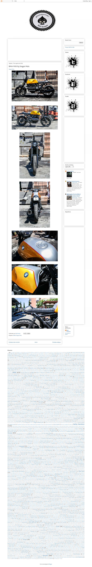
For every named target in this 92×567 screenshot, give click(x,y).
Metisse (36, 467)
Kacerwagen (81, 443)
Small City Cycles (21, 519)
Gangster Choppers (43, 414)
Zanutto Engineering (57, 557)
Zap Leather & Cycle (65, 557)
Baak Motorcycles (18, 364)
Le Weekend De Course (25, 455)
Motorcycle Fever (61, 475)
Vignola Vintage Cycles (50, 547)
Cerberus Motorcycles (71, 383)
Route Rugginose (50, 508)
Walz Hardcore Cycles (56, 550)
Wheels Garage (11, 552)
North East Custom (76, 481)
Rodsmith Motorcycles (55, 506)
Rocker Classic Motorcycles (63, 505)
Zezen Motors (21, 558)
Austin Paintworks (64, 363)
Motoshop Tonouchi (64, 476)
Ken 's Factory (63, 446)
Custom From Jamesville (55, 392)
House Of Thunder (75, 433)
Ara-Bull (75, 360)
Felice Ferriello (43, 409)
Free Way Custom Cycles (68, 412)
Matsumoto (17, 464)
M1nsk (74, 459)
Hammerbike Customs (20, 424)
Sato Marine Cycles (13, 513)
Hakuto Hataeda (57, 422)
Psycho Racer (61, 493)
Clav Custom (47, 387)
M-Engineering (55, 459)
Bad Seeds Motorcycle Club (52, 364)
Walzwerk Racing (65, 550)
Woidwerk (52, 552)
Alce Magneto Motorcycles (18, 359)
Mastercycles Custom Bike (69, 463)
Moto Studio (65, 472)
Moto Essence (54, 471)
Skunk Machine (41, 518)
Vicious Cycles (13, 547)
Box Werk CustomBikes (13, 375)
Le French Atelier (16, 455)
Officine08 (65, 485)
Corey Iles (42, 389)
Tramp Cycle (61, 538)
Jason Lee (49, 439)
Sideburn (49, 517)
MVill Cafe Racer (21, 479)
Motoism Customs (65, 474)
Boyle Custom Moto (28, 375)
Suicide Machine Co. (69, 525)
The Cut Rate (13, 531)
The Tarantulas (21, 534)
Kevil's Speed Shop (25, 447)
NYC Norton (29, 484)
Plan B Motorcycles (54, 492)
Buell (23, 378)
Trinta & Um (10, 539)
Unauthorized (36, 542)
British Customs (33, 376)
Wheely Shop (17, 552)
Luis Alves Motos (16, 459)
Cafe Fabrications (26, 380)
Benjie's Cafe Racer (24, 368)
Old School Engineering (43, 487)
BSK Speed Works (78, 376)
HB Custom (52, 428)
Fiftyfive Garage (50, 409)
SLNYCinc (78, 518)
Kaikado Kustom (19, 445)
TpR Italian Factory (34, 538)
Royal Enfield (57, 508)
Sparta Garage (63, 521)
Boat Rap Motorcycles (25, 372)
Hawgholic (30, 428)
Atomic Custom (34, 363)
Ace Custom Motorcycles (61, 356)
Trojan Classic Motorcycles (53, 539)
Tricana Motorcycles (69, 538)
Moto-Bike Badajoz (80, 472)
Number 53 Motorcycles (67, 483)
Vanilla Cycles (11, 546)
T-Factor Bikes (28, 527)
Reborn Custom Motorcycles (63, 497)
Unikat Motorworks (70, 542)
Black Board (49, 369)
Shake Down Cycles (71, 514)
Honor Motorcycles (20, 433)
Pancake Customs (63, 489)
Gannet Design (51, 414)
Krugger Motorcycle (70, 451)
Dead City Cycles (70, 396)
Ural (76, 543)
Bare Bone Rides (41, 365)
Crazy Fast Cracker (17, 391)
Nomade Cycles (65, 481)
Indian (63, 435)
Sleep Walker (65, 518)
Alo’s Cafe (49, 359)
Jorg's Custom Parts (60, 442)
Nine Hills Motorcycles (71, 480)
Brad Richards (36, 375)
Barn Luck (71, 365)
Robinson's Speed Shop (16, 505)
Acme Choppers (79, 356)
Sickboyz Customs (34, 517)
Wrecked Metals (50, 554)
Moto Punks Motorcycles (47, 472)
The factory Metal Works (51, 531)
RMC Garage (47, 504)
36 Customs (51, 353)
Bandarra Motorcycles (23, 365)
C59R (9, 380)
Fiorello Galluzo (57, 409)
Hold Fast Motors (39, 431)
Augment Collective (56, 363)
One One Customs (80, 487)
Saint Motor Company (66, 510)
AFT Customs (67, 357)
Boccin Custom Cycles (74, 372)
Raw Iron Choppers (23, 497)
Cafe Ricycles (81, 380)
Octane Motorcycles (48, 484)
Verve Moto (72, 546)
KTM (14, 452)
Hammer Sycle (12, 424)
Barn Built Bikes (64, 365)
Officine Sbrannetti (51, 485)
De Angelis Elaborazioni (55, 396)
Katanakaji (16, 446)
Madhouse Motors (11, 462)
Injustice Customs (50, 437)
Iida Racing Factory (73, 434)
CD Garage (53, 383)
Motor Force (23, 475)
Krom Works (49, 451)
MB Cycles (47, 464)
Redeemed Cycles (45, 498)
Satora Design (21, 513)
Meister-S (73, 466)
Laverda (76, 454)
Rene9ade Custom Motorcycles (64, 500)
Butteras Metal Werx (51, 379)
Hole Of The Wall (46, 431)
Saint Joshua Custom (57, 510)
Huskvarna (23, 434)
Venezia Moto (38, 546)
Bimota (37, 369)
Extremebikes (23, 408)
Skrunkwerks (23, 518)
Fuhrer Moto (51, 413)
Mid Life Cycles (64, 467)
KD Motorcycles (29, 446)
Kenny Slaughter (77, 446)
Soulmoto (25, 521)
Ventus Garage (60, 546)
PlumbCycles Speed (67, 492)
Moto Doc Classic (42, 471)
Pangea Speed (70, 489)
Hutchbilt (37, 434)
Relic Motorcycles (21, 500)
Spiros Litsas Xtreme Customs (73, 522)
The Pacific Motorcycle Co (56, 533)
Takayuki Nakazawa (69, 527)
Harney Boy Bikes (80, 427)
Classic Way (32, 387)
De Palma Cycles (63, 396)
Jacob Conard (19, 439)
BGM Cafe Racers (57, 368)
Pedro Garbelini (62, 491)
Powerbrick (18, 493)
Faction (36, 408)
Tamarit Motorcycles (79, 527)
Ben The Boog (77, 367)
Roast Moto (73, 504)
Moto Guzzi (82, 471)
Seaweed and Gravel (74, 513)
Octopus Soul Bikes (56, 484)
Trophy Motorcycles (69, 539)
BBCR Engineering (25, 367)
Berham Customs (33, 368)
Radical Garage (17, 496)
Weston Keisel (75, 551)
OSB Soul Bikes (74, 488)
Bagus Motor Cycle (76, 364)
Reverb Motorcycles (75, 501)
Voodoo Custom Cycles (15, 550)
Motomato (18, 475)
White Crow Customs (32, 552)
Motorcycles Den (19, 476)
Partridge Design (15, 491)
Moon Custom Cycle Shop (70, 469)
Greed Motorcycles (32, 421)
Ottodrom (82, 488)
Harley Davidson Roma (46, 427)
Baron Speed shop (78, 365)
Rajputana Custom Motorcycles (56, 496)
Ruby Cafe (16, 509)
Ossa (79, 488)
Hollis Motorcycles (62, 431)
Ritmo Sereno (24, 504)
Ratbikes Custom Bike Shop (13, 497)
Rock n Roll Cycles (44, 505)
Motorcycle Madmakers (69, 475)
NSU (61, 483)
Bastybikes (19, 367)
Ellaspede (61, 405)
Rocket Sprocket (40, 506)
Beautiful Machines (40, 367)
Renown (72, 500)
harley (71, 424)
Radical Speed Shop (31, 496)
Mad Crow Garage (32, 460)
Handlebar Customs (40, 424)
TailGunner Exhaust (51, 527)
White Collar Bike (24, 552)
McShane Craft (78, 464)
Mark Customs (30, 463)
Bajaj (82, 364)
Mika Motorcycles (20, 468)
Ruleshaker (35, 509)
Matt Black (22, 464)
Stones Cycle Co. (25, 525)
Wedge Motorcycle (25, 551)
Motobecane (21, 474)
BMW (14, 335)
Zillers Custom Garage (33, 558)
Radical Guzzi (24, 496)
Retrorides (63, 501)
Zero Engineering (79, 557)
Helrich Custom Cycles (12, 430)
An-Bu (72, 359)
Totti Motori (15, 538)
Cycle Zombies (46, 393)
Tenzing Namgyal (37, 530)
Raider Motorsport (45, 496)
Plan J (61, 492)
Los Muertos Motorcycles (26, 458)
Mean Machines (18, 466)
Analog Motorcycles (80, 359)
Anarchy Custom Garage (13, 360)
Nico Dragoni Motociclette (61, 480)
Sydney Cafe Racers (18, 527)
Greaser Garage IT (11, 421)
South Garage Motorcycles (34, 521)
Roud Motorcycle (18, 508)
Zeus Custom (14, 558)
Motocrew (46, 474)
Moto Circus (28, 471)
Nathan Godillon (47, 479)
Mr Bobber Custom (21, 477)
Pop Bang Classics (79, 492)
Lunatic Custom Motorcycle (30, 459)
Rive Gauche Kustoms (32, 504)
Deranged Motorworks (79, 397)
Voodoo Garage (24, 550)
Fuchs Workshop (30, 413)
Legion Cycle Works (68, 455)
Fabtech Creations (30, 408)
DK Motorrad (23, 400)
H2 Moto (31, 422)
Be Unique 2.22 (32, 367)
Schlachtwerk (43, 513)
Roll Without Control (81, 506)
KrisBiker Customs (37, 451)
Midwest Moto (70, 467)
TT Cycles (43, 540)
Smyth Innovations (53, 519)
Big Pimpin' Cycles (76, 368)
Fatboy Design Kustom (67, 408)
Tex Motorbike (56, 530)
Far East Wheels (58, 408)
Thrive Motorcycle (72, 534)
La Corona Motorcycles (21, 454)
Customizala (16, 393)
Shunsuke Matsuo (26, 517)
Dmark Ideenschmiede (31, 400)
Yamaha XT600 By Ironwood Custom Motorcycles (76, 196)
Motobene (26, 474)
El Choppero (14, 405)
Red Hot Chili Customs (27, 498)
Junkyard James (36, 443)
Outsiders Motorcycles (13, 489)
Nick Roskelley (52, 480)
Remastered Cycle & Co (31, 500)
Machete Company (11, 460)
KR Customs (57, 450)
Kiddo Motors (71, 447)
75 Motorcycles (47, 355)
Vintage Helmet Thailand (27, 548)
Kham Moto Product (35, 447)
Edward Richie (74, 404)
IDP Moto (62, 434)
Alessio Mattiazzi (35, 359)
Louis (43, 458)
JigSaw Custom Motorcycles (45, 441)
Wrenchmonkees (76, 554)
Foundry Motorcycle (65, 410)
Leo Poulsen (80, 455)
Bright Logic (15, 376)
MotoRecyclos (35, 476)
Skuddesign (28, 518)
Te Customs (24, 530)
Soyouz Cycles (49, 521)
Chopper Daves (50, 385)
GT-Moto (73, 421)
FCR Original (10, 409)
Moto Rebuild (59, 472)
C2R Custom (81, 379)
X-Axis (17, 555)
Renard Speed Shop (53, 500)
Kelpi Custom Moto (56, 446)
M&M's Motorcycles (68, 459)
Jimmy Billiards (55, 441)
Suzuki (57, 526)
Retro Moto (47, 501)
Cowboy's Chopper (79, 389)
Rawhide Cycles (30, 497)
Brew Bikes (79, 375)
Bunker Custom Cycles (18, 379)
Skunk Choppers (34, 518)
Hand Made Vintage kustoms (31, 424)
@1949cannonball (19, 352)
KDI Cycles (35, 446)
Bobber (32, 372)
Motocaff (41, 474)
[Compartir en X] (27, 333)
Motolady (13, 475)
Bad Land (44, 364)
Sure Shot (40, 526)
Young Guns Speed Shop (25, 557)
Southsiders (44, 521)
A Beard (19, 356)
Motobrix (37, 474)
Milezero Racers (33, 468)
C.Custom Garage (75, 379)
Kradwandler (62, 450)
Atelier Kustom (78, 361)
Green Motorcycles (40, 421)
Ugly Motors (27, 542)
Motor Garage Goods (31, 475)
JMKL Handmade (68, 441)
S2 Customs (16, 510)
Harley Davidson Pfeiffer (37, 427)
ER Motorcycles (18, 406)
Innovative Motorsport (57, 437)
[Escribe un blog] (25, 333)
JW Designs (59, 443)
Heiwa (81, 428)
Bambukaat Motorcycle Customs (13, 365)
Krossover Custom (55, 451)
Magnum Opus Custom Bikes (26, 462)
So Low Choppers (69, 519)
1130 (64, 352)
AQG (71, 360)
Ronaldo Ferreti (11, 508)
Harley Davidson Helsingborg (47, 426)
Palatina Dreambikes (54, 489)
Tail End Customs (42, 527)
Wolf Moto (63, 552)
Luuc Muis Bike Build (40, 459)
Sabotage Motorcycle (40, 510)
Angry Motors (46, 360)
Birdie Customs (42, 369)
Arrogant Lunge (23, 361)
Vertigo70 (66, 546)
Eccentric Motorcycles (55, 404)
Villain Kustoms (58, 547)
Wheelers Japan (81, 551)
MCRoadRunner (71, 464)
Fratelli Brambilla (25, 412)
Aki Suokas (11, 359)
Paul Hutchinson (37, 491)
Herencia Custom (22, 430)
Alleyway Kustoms (42, 359)
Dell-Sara (53, 397)
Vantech (17, 546)
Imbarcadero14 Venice (15, 435)
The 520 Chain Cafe (63, 530)
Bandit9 (29, 365)
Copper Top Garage (27, 389)
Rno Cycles (53, 504)
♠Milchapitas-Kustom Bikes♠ (74, 194)
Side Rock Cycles (42, 517)
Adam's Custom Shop (27, 357)
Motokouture (77, 474)
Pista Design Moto (31, 492)
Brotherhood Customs (55, 376)
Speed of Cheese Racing (16, 522)
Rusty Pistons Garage (72, 509)
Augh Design (49, 363)
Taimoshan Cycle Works (60, 527)
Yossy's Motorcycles (15, 557)
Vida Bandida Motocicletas (26, 547)
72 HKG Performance (32, 355)
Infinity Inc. (23, 437)
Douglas (82, 400)
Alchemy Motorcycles (27, 359)
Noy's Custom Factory (46, 483)
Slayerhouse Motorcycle (49, 518)
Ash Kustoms (43, 361)
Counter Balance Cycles (59, 389)
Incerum (47, 435)
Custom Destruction (38, 392)
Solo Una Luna (10, 521)
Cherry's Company (68, 384)
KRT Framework (62, 451)
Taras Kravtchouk (31, 529)
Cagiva (35, 381)
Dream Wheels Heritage (67, 401)
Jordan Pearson (52, 442)
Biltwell (28, 369)
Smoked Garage (29, 519)
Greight (51, 421)
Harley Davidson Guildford (36, 426)
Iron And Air (76, 437)
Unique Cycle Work (30, 543)
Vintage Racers (36, 548)
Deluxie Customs (59, 397)
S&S (11, 510)
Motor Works (54, 475)
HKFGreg (30, 431)
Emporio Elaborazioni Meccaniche (77, 405)
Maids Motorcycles (37, 462)
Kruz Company (79, 451)
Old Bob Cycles (15, 487)
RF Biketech (39, 502)
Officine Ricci (35, 485)
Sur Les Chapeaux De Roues (30, 526)
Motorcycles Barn (11, 476)
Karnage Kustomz (62, 445)
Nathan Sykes (54, 479)
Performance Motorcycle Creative (71, 491)
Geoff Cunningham (19, 418)
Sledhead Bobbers (58, 518)
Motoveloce (76, 476)
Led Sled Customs (34, 455)
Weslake (54, 551)
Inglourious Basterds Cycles (40, 437)
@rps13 (42, 352)
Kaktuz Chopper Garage (33, 445)
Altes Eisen (68, 359)
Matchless (77, 463)
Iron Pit (17, 438)
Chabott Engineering (79, 383)
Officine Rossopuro (42, 485)
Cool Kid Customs (19, 389)
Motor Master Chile (40, 475)
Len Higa (74, 455)
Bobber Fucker (50, 372)
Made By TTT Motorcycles (58, 460)
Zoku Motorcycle (45, 558)
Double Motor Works (75, 400)
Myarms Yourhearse (28, 479)
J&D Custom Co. (13, 439)
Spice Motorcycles (33, 522)
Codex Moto (30, 388)
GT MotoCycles (67, 421)
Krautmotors (25, 451)
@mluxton (37, 352)
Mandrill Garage (73, 462)
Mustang (9, 479)
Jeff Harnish (69, 439)
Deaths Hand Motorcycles (16, 397)
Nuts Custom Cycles (20, 484)
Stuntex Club (55, 525)
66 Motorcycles (16, 355)
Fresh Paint (74, 182)
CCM (49, 383)
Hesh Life (40, 430)
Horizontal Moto (37, 433)
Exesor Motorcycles (16, 408)
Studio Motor (39, 525)
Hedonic (76, 428)
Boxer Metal (21, 375)
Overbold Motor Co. (23, 489)
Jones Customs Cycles (43, 442)
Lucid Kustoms (68, 458)
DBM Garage (47, 396)
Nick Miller (43, 480)
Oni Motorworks (30, 488)
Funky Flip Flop (72, 413)
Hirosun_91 (25, 431)
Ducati (40, 403)
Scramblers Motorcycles (59, 513)
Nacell (34, 479)
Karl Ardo (55, 445)
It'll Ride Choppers (66, 438)
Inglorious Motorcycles (30, 437)
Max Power (42, 464)
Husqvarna (29, 434)
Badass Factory (68, 364)
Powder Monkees (11, 493)
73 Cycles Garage (41, 355)
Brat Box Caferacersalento (53, 375)
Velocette (33, 546)
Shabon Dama (47, 514)
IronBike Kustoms (30, 438)
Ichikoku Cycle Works (51, 434)
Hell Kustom (68, 331)
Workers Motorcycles (22, 554)
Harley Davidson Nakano (18, 427)
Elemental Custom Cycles (41, 405)
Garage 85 (57, 414)
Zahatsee (51, 557)
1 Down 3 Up (53, 352)
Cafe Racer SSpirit (74, 380)
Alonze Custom (56, 359)
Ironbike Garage (23, 438)
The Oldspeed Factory (44, 533)
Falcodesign (52, 408)
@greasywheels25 (27, 352)
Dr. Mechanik (48, 401)
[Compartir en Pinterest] (29, 333)
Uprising (72, 543)
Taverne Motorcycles (16, 530)
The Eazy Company (42, 531)
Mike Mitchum (27, 468)
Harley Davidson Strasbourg (56, 427)
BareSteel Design (49, 365)
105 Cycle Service (59, 352)
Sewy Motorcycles (40, 514)
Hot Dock (54, 433)
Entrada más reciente (14, 342)
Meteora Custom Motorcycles (29, 467)
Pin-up (25, 492)
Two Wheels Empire (12, 542)
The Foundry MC (72, 531)
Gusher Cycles (20, 422)
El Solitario (25, 405)
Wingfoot (48, 552)
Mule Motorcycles (64, 477)
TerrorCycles (43, 530)
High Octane (61, 430)
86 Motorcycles (80, 355)
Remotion (37, 500)
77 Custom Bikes (61, 355)
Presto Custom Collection (37, 493)
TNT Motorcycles (74, 535)
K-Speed (68, 443)
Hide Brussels (46, 430)
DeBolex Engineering (26, 397)
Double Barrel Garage (67, 400)
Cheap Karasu (41, 384)
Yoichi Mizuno (78, 555)
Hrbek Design (13, 434)
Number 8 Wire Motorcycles (77, 483)
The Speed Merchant (74, 533)
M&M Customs (61, 459)
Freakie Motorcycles (40, 412)
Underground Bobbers (44, 542)
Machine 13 (19, 460)
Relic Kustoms (14, 500)
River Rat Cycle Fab (40, 504)
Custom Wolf (77, 392)
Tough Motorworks (21, 538)
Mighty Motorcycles (11, 468)
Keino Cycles (41, 446)
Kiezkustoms (78, 447)
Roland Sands (73, 506)
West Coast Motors (61, 551)
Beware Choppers (48, 368)
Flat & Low (79, 409)
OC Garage (42, 484)
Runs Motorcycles (42, 509)
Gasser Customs (43, 417)
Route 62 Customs (43, 508)
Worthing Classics (42, 554)
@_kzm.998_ (13, 352)
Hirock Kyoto (19, 431)
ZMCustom (40, 558)
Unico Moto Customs (52, 542)
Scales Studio (27, 513)
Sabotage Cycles (31, 510)
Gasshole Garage (51, 417)
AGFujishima (74, 357)
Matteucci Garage (35, 464)
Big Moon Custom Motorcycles (66, 368)
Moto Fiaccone (66, 471)
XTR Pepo (28, 555)
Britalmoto (26, 376)
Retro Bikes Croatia (29, 501)
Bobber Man (56, 372)
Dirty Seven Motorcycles (15, 400)
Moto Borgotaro (22, 471)
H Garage (26, 422)
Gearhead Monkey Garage (70, 417)
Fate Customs (75, 408)
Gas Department (16, 417)
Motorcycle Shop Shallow (79, 475)
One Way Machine (22, 488)
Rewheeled (25, 502)
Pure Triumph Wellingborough (78, 493)
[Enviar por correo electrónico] (24, 333)
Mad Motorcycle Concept (42, 460)
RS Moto (81, 508)
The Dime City (34, 531)
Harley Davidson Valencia (66, 427)
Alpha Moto (62, 359)
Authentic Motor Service (72, 363)
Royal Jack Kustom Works (66, 508)
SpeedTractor (24, 522)
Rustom (57, 509)
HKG (34, 431)
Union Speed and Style (21, 543)
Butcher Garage (44, 379)
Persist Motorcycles (14, 492)
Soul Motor (21, 521)
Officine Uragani (59, 485)
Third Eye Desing (54, 534)
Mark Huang (36, 463)
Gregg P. (46, 421)
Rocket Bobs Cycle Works (74, 505)
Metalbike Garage (19, 467)
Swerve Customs (76, 526)
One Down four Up (61, 487)
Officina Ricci (77, 484)
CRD (48, 391)
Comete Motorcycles (65, 388)
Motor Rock (47, 475)
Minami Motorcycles (46, 468)
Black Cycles (67, 369)
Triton (19, 539)
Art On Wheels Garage (31, 361)
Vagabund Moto (54, 544)
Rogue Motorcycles (64, 506)
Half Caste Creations (64, 422)
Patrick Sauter (22, 491)
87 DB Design (10, 356)
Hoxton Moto (81, 433)
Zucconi (51, 558)
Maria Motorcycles (23, 463)
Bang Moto (34, 365)
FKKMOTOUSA (64, 409)
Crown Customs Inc (70, 391)
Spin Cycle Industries (43, 522)
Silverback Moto (55, 517)
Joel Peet (16, 442)
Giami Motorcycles (37, 418)
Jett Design (30, 441)
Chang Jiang (25, 384)
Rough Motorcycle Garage (34, 508)
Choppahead (34, 385)
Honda (10, 433)
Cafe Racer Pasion (67, 380)
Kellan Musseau (48, 446)
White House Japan (41, 552)
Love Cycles (47, 458)
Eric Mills (25, 406)
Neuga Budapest (19, 480)
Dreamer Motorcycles (76, 401)
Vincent (71, 547)
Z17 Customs (34, 557)
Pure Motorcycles (68, 493)
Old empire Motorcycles (23, 487)
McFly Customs (61, 464)
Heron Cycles (35, 430)
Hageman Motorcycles (38, 422)
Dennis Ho (73, 397)
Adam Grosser (18, 357)
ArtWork (38, 361)
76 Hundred (54, 355)
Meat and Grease (26, 466)
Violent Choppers (51, 548)
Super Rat (20, 526)
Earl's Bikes (10, 404)
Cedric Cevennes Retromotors (62, 383)
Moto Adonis (14, 471)
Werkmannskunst (49, 551)
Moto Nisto (39, 472)
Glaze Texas (70, 418)
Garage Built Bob (63, 414)
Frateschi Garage (33, 412)
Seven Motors (33, 514)
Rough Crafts (25, 508)
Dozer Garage (33, 401)
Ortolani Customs (67, 488)
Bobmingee (67, 372)
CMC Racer (19, 388)
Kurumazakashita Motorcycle (27, 452)
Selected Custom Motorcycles (23, 514)
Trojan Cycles (62, 539)
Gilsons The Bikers (48, 418)
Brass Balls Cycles (43, 375)
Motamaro (9, 471)
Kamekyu (47, 445)
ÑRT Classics (35, 484)
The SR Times (14, 534)
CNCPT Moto (24, 388)
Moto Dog (48, 471)
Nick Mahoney (37, 480)
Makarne (59, 462)
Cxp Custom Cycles (39, 393)
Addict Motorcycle (36, 357)
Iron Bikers (81, 437)
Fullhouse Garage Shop (65, 413)
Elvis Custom (67, 405)
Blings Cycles (47, 370)
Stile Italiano (17, 525)
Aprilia (67, 360)
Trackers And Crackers (48, 538)
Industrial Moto (17, 437)
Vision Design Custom (58, 548)
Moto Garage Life (73, 471)
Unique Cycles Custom (39, 543)
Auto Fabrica (81, 363)
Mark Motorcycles (43, 463)
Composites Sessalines (74, 388)
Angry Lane (27, 360)
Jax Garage (58, 439)
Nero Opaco (13, 480)
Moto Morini (27, 472)
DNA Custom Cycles (39, 400)
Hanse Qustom (56, 424)
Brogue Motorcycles (46, 376)
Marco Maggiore (10, 463)
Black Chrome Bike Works (57, 369)
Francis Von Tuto (12, 412)
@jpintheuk (33, 352)
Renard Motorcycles (44, 500)
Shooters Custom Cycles (12, 517)
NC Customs (61, 479)
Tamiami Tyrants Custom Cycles (14, 529)
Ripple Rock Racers (17, 504)
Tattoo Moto (78, 529)
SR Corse (29, 523)
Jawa (54, 439)
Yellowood (63, 555)
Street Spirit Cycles (32, 525)
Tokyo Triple (81, 535)
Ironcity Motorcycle (37, 438)
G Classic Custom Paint (80, 413)
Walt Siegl (48, 550)
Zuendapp (56, 558)
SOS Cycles (16, 521)
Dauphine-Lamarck (11, 396)
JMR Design (80, 441)
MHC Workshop (57, 467)
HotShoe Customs (67, 433)
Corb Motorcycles (36, 389)
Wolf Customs (58, 552)
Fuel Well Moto (45, 413)
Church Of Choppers (11, 387)
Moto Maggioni (12, 472)
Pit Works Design (38, 492)
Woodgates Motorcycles (13, 554)
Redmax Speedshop (55, 498)
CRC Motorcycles (43, 391)
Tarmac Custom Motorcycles (48, 529)
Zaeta (47, 557)
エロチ (60, 558)
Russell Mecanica (50, 509)
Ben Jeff (72, 367)
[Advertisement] (35, 49)
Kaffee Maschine (11, 445)
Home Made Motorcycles (79, 431)
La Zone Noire (70, 171)
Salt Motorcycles (81, 510)
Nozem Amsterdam (54, 483)
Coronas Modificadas (49, 389)
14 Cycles (69, 352)
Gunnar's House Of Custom (12, 422)
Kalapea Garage (42, 445)
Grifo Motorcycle (59, 421)
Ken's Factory (70, 446)
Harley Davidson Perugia (28, 427)
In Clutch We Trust (37, 435)
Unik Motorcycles (61, 542)
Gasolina (28, 417)
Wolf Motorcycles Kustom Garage (71, 552)
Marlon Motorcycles (56, 463)
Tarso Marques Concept (60, 529)
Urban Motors (11, 544)
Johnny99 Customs (28, 442)
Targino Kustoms (38, 529)
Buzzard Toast (64, 379)
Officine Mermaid (21, 485)
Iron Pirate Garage (11, 438)
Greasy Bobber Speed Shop (21, 421)
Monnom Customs (55, 469)
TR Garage (41, 538)
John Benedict (21, 442)
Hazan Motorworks (44, 428)
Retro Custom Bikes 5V (39, 501)
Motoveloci (81, 476)
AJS (83, 357)
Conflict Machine (11, 389)
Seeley (15, 514)
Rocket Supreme (47, 506)
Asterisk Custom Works (51, 361)
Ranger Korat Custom (68, 496)
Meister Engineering (67, 466)
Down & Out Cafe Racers (13, 401)
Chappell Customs (33, 384)
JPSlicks (66, 442)
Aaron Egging (33, 356)
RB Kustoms (37, 497)
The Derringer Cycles (20, 531)
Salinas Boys (74, 510)
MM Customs (78, 468)
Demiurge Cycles (67, 397)
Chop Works (28, 385)
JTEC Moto (15, 443)
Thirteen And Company (62, 534)
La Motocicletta (29, 454)
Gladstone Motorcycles (63, 418)
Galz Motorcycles (36, 414)
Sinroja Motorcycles (69, 517)
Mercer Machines (12, 467)
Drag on (52, 401)
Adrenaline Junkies (52, 357)
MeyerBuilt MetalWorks (49, 467)
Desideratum (28, 398)
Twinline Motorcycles (69, 540)
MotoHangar (57, 474)
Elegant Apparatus (33, 405)
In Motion (43, 435)
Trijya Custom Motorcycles (79, 538)
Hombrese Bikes (70, 431)
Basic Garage (13, 367)
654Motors (10, 355)
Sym (24, 527)
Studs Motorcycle (47, 525)
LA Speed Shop (44, 454)
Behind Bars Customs (65, 367)
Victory (19, 547)
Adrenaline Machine (60, 357)
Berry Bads (40, 368)
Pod (73, 492)
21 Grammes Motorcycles (22, 353)
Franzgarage (19, 412)
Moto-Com (9, 474)
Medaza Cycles (42, 466)
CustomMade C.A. (22, 393)
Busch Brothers (37, 379)
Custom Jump (65, 392)
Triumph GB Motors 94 (44, 539)
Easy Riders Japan (46, 404)
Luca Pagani (62, 458)
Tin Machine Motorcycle (48, 535)
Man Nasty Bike (65, 462)
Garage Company (71, 414)
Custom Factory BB (45, 392)
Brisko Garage (20, 376)
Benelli (17, 368)
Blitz (52, 370)
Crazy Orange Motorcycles (33, 391)
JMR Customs (74, 441)
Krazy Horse (31, 451)
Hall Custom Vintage (73, 422)
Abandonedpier (39, 356)
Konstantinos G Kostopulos (31, 450)
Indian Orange (78, 435)
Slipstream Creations (71, 518)
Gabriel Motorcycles (21, 414)
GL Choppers (55, 418)
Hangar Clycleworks (48, 424)
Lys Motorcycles (48, 459)
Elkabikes (56, 405)
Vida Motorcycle (36, 547)
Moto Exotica (60, 471)
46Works (57, 353)
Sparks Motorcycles (56, 521)
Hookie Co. (30, 433)
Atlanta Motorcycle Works (16, 363)
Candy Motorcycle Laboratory (59, 381)
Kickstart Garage (54, 447)
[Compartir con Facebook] (28, 333)
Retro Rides (53, 501)
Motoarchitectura (15, 474)
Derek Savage (10, 398)
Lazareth (80, 454)
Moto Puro (54, 472)
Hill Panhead (77, 430)
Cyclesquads (53, 393)
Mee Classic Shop (50, 466)
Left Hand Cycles (43, 455)
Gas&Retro (23, 417)
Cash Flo (22, 383)
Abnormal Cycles (46, 356)
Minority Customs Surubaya (55, 468)
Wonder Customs (81, 552)
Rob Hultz (78, 504)
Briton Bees (40, 376)
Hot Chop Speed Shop (46, 433)
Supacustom (15, 526)
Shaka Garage (63, 514)
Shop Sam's (19, 517)
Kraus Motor (20, 451)
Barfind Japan (56, 365)
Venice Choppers (45, 546)
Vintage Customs (18, 548)
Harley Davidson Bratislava (26, 426)
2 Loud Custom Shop (76, 352)
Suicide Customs (61, 525)
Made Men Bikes (79, 460)
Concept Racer (81, 388)
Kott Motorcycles (49, 450)
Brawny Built (74, 375)
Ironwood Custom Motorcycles (48, 438)
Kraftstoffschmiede (70, 450)
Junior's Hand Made (22, 443)
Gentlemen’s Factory (11, 418)
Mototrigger (71, 476)
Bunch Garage (10, 379)
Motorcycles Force (26, 476)
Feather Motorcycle (18, 409)
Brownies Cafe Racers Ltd (64, 376)
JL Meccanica (61, 441)
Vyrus (44, 550)
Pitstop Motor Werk (45, 492)
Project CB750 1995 (69, 47)
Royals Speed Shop (75, 508)
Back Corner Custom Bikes (28, 364)
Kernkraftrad (14, 447)
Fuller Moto (57, 413)
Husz (33, 434)
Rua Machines (10, 509)
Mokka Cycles (36, 469)
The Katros (15, 533)
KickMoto (47, 447)
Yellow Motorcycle (56, 555)
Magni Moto (17, 462)
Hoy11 (9, 434)
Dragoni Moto (11, 69)
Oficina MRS (70, 485)
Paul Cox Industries (29, 491)
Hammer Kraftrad (81, 422)
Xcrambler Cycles (22, 555)
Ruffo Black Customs (28, 509)
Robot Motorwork (25, 505)
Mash (62, 463)
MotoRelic (42, 476)
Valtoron (75, 544)
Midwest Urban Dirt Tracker (78, 467)
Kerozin (18, 447)
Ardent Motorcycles (81, 360)
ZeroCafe (9, 558)
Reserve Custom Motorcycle (18, 501)
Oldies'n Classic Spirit (53, 487)
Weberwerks (18, 551)
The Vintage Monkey (29, 534)
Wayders (13, 551)
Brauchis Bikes (68, 375)
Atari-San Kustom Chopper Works (63, 361)
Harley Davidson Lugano (77, 426)
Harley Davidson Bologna (16, 426)
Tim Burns (21, 535)
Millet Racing (40, 468)
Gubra (78, 421)
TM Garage (67, 535)
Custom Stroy (71, 392)
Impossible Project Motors (25, 435)
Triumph (25, 539)
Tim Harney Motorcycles (30, 535)
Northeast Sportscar (21, 483)
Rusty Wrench (79, 509)
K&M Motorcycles (75, 443)
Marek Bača (16, 463)
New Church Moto (26, 480)
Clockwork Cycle (53, 387)
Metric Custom (41, 467)
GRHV (54, 421)
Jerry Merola (16, 441)
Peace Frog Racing (55, 491)
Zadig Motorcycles (41, 557)
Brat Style (61, 375)
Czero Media (78, 393)
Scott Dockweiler (50, 513)
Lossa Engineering (36, 458)
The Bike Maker (76, 530)
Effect (79, 404)
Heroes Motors (29, 430)
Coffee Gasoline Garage (37, 388)
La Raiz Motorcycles (37, 454)
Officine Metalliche (28, 485)
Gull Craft (81, 421)
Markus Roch (50, 463)
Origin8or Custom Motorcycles (47, 488)
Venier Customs (53, 546)
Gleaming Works (77, 418)
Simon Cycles (61, 517)
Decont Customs (36, 397)
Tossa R (10, 538)
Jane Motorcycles (33, 439)
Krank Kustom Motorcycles (12, 451)
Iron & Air (71, 437)
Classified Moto (39, 387)
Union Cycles (78, 542)
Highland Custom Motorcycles (69, 430)
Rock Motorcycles (36, 505)
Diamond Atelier (62, 398)
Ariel (9, 361)
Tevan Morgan (50, 530)
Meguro (60, 466)
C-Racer (69, 379)
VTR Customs (38, 550)
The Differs (27, 531)
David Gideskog (27, 396)
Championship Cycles (18, 384)
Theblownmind (47, 534)
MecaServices (32, 466)
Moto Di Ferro (34, 471)
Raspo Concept (81, 496)
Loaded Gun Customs (76, 456)
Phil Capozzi (21, 492)
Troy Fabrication (76, 539)
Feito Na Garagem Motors (35, 409)
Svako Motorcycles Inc (67, 526)
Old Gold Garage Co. (33, 487)
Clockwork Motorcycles (62, 387)
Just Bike (41, 443)
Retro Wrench (58, 501)
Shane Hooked (78, 514)
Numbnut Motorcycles (11, 484)
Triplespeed (15, 539)
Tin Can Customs (39, 535)
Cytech (65, 393)
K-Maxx (63, 443)
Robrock (31, 505)
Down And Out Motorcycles (24, 401)
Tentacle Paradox (30, 530)
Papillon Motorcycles (78, 489)
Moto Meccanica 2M (20, 472)
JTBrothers (10, 443)
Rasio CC (75, 496)
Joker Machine (35, 442)
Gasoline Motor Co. (34, 417)
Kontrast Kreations (41, 450)
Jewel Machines (36, 441)
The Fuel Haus (79, 531)
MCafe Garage (54, 464)
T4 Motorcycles (34, 527)
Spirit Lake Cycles (52, 522)
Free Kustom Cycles (49, 412)
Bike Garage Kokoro (13, 369)
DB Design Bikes (41, 396)
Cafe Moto (32, 380)
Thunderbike (15, 535)
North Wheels (15, 483)
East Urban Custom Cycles (26, 404)
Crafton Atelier (10, 391)
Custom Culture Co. (30, 392)
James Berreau (26, 439)
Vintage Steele (43, 548)
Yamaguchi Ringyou (37, 555)
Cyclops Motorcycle (59, 393)
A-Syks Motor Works (26, 356)
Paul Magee (48, 491)
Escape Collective (39, 406)
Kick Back (42, 447)
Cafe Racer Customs (39, 380)
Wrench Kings (59, 554)
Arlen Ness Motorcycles (15, 361)
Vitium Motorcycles (67, 548)
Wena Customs (32, 551)
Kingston (35, 449)
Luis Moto (22, 459)
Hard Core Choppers (64, 424)
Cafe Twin (9, 381)
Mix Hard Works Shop (65, 468)
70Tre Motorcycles (24, 355)
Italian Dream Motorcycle (75, 438)
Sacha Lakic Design (48, 510)
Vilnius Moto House (65, 547)
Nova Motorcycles (38, 483)
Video (43, 547)
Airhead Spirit (79, 357)
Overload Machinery (39, 489)
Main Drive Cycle (45, 462)
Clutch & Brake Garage (73, 387)
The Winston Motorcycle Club (39, 534)
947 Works (15, 356)
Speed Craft (79, 521)
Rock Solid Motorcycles (52, 505)
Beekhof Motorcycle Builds (56, 367)
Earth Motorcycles (17, 404)
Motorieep (56, 476)
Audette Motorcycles (42, 363)
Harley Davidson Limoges (67, 426)
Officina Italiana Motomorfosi (67, 484)
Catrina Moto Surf (28, 383)
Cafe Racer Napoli (47, 380)
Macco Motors (80, 459)
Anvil (55, 360)
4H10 (66, 353)
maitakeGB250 (53, 462)
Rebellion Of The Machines (52, 497)
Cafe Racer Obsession (57, 380)
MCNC (66, 464)
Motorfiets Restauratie (49, 476)
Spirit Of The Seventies (62, 522)
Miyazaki (73, 468)
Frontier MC (23, 413)
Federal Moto (25, 409)
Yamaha (45, 555)
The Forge (66, 531)
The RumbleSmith (66, 533)
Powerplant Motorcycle (26, 493)
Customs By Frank (31, 393)
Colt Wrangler (57, 388)
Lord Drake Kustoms (15, 458)
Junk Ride (29, 443)
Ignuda (66, 434)
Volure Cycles (79, 548)
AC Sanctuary (53, 356)
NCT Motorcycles (68, 479)
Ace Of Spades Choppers (71, 356)
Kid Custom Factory (63, 447)
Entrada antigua (56, 342)
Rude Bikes (21, 509)
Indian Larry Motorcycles (70, 435)
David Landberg (34, 396)
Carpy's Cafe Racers (16, 383)
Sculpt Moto (66, 513)
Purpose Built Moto (26, 495)
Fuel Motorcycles (37, 413)
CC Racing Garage (42, 383)
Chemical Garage (60, 384)
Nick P (47, 480)
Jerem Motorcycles (75, 439)
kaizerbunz (25, 445)
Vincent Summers (77, 547)
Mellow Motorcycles (80, 466)
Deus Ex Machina (45, 398)
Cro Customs (61, 391)
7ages (66, 355)
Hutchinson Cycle (43, 434)
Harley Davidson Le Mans (57, 426)
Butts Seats (58, 379)
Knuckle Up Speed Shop (21, 450)
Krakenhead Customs (79, 450)
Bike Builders (82, 368)
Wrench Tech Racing (67, 554)
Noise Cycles (51, 481)
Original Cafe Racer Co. (59, 488)
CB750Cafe (36, 383)
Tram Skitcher (55, 538)
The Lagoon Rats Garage (34, 533)
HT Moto (18, 434)
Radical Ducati (10, 496)
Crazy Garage (24, 391)
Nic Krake (32, 480)
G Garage (10, 414)
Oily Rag (76, 485)
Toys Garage (28, 538)
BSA (71, 376)
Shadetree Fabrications (55, 514)
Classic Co (26, 387)
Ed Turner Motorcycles (65, 404)
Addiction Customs (43, 357)
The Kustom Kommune (23, 533)
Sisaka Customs (77, 517)
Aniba (51, 360)
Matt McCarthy (28, 464)
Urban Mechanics (81, 543)
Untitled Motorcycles (58, 543)
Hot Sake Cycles (60, 433)
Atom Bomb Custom (25, 363)
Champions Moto (10, 384)
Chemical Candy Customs (73, 181)
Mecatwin (37, 466)
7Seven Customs (72, 355)
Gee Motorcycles (80, 417)
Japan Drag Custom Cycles (41, 439)
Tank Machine (24, 529)
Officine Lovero (14, 485)
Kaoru (52, 445)
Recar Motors (72, 497)
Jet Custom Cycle (22, 441)
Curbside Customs (15, 392)
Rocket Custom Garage (15, 506)
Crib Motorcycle (55, 391)
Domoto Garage (59, 400)
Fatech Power (81, 408)
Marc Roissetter (80, 462)
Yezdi (73, 555)
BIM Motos (32, 369)
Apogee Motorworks (61, 360)
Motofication (52, 474)
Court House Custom (70, 389)
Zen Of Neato (72, 557)
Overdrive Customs (31, 489)
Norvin (32, 483)
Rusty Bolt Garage (63, 509)
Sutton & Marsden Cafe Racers (49, 526)
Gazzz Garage (58, 417)
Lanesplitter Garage (61, 454)
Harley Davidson (78, 424)
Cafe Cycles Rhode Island (16, 380)
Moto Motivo (33, 472)
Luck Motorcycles (76, 458)
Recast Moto (79, 497)
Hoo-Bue (25, 433)
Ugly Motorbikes (20, 542)
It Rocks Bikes (58, 438)
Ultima (32, 542)
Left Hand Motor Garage (52, 455)
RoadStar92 (67, 504)
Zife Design (26, 558)
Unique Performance (49, 543)
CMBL (15, 388)
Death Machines (77, 396)
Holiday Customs (54, 431)
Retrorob (68, 501)
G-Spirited (15, 414)
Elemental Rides (50, 405)
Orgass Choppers (37, 488)
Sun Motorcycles (77, 525)
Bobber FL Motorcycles (40, 372)
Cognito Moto (45, 388)
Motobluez (32, 474)
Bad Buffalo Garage (37, 364)
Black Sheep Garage (75, 369)
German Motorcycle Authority (28, 418)
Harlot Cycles (74, 427)
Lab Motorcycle (52, 454)
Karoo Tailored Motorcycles (71, 445)
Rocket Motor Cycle (24, 506)
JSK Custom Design (79, 442)
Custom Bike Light (22, 392)
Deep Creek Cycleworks (45, 397)
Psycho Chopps (54, 493)
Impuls (32, 435)
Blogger (50, 564)
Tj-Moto (63, 535)
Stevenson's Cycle (11, 525)
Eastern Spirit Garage (36, 404)
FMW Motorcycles (30, 410)
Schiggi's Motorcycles (35, 513)
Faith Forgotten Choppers (43, 408)
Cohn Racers (51, 388)
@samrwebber (47, 352)
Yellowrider (69, 555)
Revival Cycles (18, 502)
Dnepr (45, 400)
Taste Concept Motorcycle (70, 529)
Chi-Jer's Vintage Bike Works (78, 384)
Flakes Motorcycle (71, 409)
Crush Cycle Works (78, 391)
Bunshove (26, 379)
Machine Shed (25, 460)
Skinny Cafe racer (15, 518)
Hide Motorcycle (53, 430)
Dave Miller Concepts (20, 396)
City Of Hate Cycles (19, 387)
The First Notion (61, 531)
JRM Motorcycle (71, 442)
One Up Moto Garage (13, 488)
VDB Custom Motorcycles (25, 546)
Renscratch (77, 500)
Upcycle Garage (67, 543)
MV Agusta (14, 479)
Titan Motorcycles (56, 535)
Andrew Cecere (21, 360)
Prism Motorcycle (46, 493)
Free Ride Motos (58, 412)
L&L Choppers (79, 452)
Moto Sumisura (72, 472)
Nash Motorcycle (40, 479)
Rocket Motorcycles (33, 506)
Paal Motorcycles (47, 489)
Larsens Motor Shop (69, 454)
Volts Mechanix (73, 548)
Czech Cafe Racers (71, 393)
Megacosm (56, 466)
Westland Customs (68, 551)
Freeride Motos (77, 412)
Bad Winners (61, 364)
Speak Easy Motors (71, 521)
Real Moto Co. (44, 497)
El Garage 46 (20, 405)
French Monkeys (16, 413)
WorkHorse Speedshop (32, 554)
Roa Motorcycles (60, 504)
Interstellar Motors (65, 437)
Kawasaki (21, 446)
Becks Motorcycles (47, 367)
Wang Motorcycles (74, 550)
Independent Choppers (55, 435)
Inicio (36, 342)
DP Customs (41, 401)
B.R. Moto (11, 364)
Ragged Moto (39, 496)
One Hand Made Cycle (71, 487)
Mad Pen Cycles (50, 460)
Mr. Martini (51, 477)
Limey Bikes (52, 456)
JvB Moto (53, 443)
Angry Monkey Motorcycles (36, 360)
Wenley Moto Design (41, 551)
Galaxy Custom (29, 414)
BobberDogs (62, 372)
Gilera (43, 418)
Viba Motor (77, 546)
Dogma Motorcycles (51, 400)
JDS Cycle (63, 439)
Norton (27, 483)
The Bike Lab (70, 530)
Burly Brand (32, 379)
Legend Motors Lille (60, 455)
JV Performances (47, 443)
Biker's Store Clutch (22, 369)
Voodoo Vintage (31, 550)
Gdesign (63, 417)
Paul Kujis (43, 491)
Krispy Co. (43, 451)
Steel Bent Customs (49, 523)
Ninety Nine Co (79, 480)
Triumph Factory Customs (34, 539)
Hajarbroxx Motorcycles (49, 422)
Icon (58, 434)
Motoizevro (71, 474)
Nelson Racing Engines (78, 479)
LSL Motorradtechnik (54, 458)
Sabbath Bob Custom (23, 510)
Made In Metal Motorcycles (69, 460)
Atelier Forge (72, 361)
